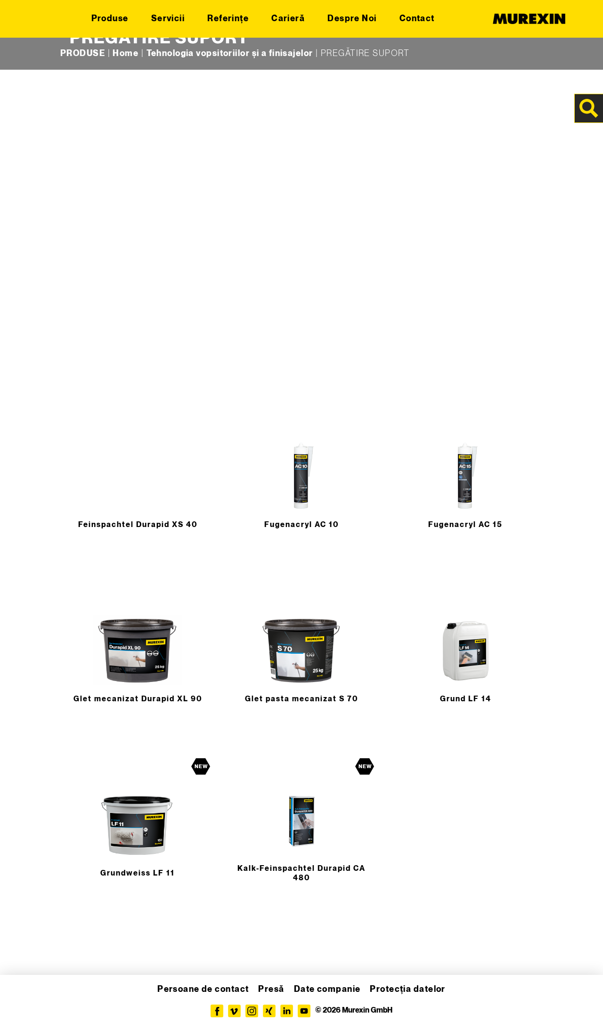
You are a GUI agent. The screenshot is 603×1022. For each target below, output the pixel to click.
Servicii (168, 18)
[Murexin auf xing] (269, 1011)
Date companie (327, 989)
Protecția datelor (407, 989)
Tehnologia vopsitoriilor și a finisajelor (230, 53)
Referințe (228, 18)
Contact (417, 18)
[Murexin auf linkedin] (286, 1011)
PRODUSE (82, 53)
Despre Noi (351, 18)
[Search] (589, 108)
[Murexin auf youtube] (304, 1011)
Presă (271, 989)
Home (126, 53)
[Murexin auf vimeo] (234, 1011)
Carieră (288, 18)
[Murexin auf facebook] (217, 1011)
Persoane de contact (203, 989)
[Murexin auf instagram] (251, 1011)
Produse (110, 18)
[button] (20, 1001)
